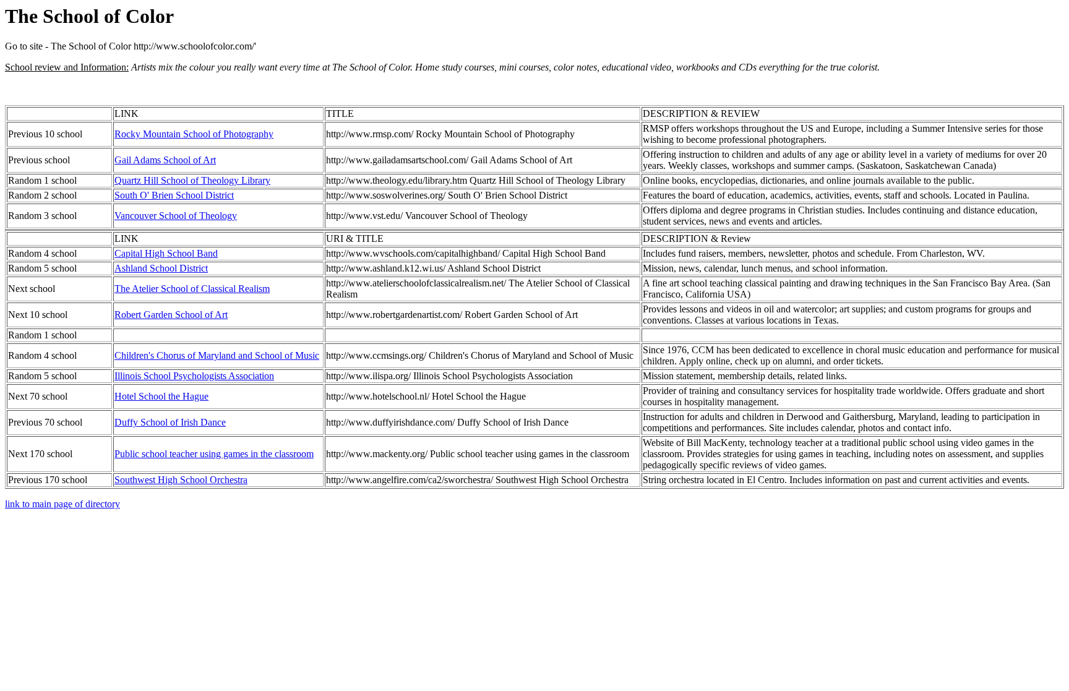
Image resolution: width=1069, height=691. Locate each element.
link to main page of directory (62, 504)
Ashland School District (161, 268)
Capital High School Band (166, 253)
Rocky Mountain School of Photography (193, 134)
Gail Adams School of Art (165, 160)
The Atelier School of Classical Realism (192, 288)
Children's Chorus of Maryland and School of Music (216, 355)
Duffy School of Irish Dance (170, 422)
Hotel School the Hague (161, 396)
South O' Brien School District (174, 195)
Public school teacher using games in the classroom (214, 454)
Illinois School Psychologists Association (194, 376)
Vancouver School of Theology (175, 215)
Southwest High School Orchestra (180, 479)
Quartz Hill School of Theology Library (192, 180)
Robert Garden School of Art (171, 314)
